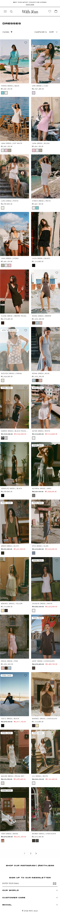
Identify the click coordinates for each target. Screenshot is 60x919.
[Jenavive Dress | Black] (14, 464)
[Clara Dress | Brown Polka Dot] (14, 291)
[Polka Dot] (2, 783)
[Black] (33, 265)
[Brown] (33, 322)
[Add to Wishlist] (25, 42)
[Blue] (37, 322)
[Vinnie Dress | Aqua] (14, 61)
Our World (10, 890)
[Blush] (6, 150)
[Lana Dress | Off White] (14, 119)
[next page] (36, 853)
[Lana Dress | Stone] (14, 234)
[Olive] (2, 553)
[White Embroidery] (6, 438)
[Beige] (2, 840)
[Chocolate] (6, 610)
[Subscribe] (54, 883)
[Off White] (2, 150)
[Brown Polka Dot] (2, 322)
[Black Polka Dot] (2, 438)
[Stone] (9, 150)
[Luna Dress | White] (14, 176)
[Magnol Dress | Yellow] (14, 579)
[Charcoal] (37, 840)
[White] (6, 92)
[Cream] (2, 380)
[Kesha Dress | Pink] (14, 637)
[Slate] (33, 553)
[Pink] (40, 322)
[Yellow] (2, 610)
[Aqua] (2, 92)
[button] (56, 11)
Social (7, 905)
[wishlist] (50, 11)
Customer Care (13, 897)
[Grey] (33, 495)
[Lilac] (33, 92)
